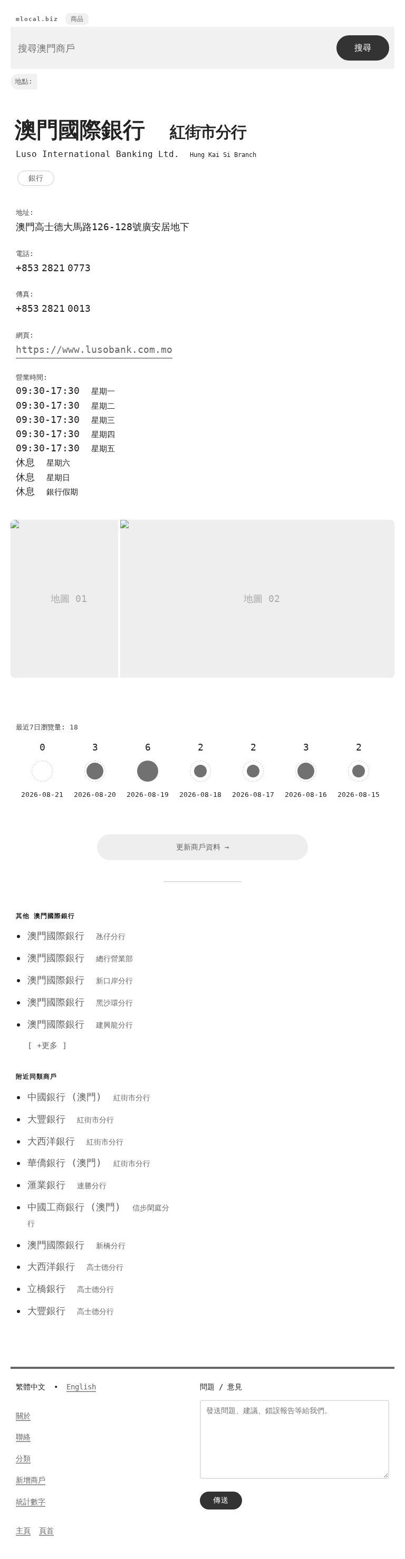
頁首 (46, 1530)
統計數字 (30, 1501)
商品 (77, 19)
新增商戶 (30, 1480)
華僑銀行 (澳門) (88, 1162)
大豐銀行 (70, 1118)
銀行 (35, 178)
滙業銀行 (67, 1184)
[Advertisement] (288, 982)
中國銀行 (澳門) (88, 1096)
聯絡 (23, 1437)
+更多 (47, 1045)
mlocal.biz (37, 19)
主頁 (23, 1530)
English (81, 1387)
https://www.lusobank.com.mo (94, 349)
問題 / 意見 (221, 1387)
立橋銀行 (70, 1288)
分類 (23, 1458)
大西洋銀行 (75, 1141)
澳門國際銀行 (76, 935)
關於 (23, 1416)
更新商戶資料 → (202, 847)
